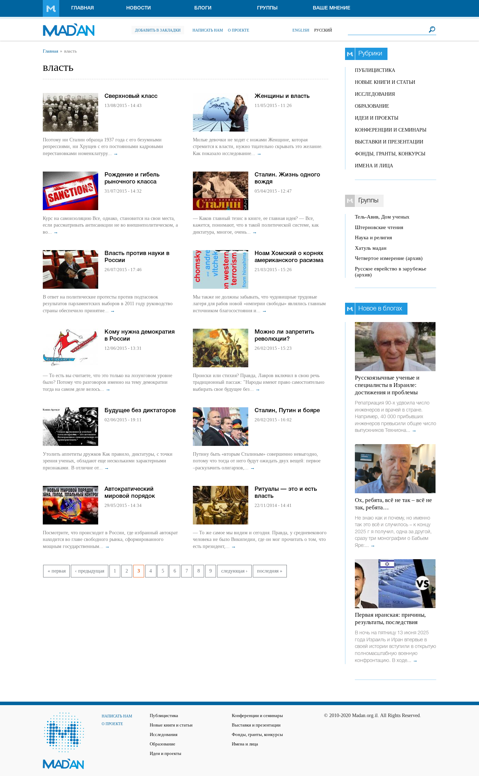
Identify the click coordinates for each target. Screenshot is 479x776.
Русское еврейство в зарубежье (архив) (390, 271)
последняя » (269, 571)
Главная (82, 8)
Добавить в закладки (158, 30)
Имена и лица (374, 165)
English (300, 30)
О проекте (238, 30)
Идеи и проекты (376, 118)
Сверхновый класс (130, 96)
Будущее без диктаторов (140, 410)
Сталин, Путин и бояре (287, 410)
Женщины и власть (282, 96)
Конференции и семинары (390, 130)
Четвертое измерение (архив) (389, 258)
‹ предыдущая (89, 571)
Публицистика (375, 70)
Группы (267, 8)
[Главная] (68, 26)
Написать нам (208, 30)
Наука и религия (373, 237)
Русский (323, 30)
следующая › (234, 571)
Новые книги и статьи (385, 82)
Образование (372, 106)
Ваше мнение (331, 8)
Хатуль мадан (370, 248)
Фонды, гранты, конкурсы (390, 153)
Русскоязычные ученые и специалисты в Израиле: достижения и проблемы (387, 385)
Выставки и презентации (389, 142)
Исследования (375, 94)
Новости (138, 8)
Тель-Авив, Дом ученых (382, 217)
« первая (57, 571)
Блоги (202, 8)
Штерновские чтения (379, 227)
